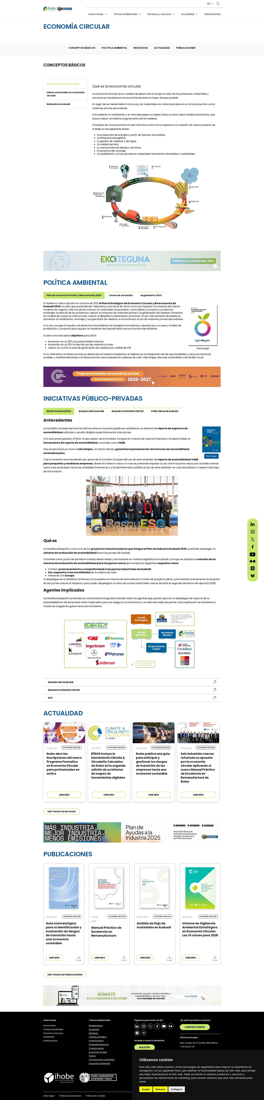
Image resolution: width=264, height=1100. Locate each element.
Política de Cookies (95, 1095)
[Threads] (137, 1033)
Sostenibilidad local (98, 1044)
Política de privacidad (70, 1095)
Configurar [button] (176, 1089)
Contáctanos (195, 1027)
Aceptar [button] (146, 1089)
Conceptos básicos (81, 48)
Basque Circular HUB (60, 682)
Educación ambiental (99, 1063)
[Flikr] (170, 1026)
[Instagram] (143, 1026)
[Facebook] (157, 1026)
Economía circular (98, 1052)
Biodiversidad (96, 1025)
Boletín (144, 1047)
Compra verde (96, 1048)
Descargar (203, 348)
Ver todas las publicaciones (64, 974)
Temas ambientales (125, 14)
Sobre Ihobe (96, 14)
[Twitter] (150, 1026)
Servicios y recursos (159, 14)
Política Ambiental (114, 48)
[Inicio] (57, 9)
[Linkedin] (137, 1026)
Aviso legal (48, 1095)
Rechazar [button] (160, 1089)
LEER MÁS (64, 794)
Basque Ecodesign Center (64, 690)
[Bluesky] (143, 1033)
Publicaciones (212, 14)
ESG (50, 697)
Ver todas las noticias (61, 811)
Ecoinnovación (96, 1040)
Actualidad (187, 14)
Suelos (92, 1055)
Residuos (93, 1033)
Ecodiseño (94, 1029)
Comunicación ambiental (101, 1059)
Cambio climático (98, 1036)
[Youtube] (164, 1026)
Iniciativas (141, 48)
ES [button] (208, 3)
